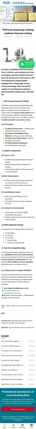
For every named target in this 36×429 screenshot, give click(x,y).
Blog (8, 23)
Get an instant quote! (18, 409)
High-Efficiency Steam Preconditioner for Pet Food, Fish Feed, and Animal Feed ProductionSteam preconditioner (12, 384)
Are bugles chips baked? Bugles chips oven (12, 365)
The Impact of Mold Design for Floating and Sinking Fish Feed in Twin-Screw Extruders (11, 346)
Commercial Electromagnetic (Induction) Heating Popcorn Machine (12, 341)
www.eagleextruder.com (11, 290)
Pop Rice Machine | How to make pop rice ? (12, 374)
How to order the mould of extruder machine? (11, 355)
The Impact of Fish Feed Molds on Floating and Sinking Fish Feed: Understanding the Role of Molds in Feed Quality (11, 351)
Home (4, 23)
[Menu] (33, 6)
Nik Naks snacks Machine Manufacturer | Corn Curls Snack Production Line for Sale (11, 370)
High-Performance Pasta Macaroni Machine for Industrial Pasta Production (11, 379)
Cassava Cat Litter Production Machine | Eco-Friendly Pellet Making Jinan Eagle (12, 360)
